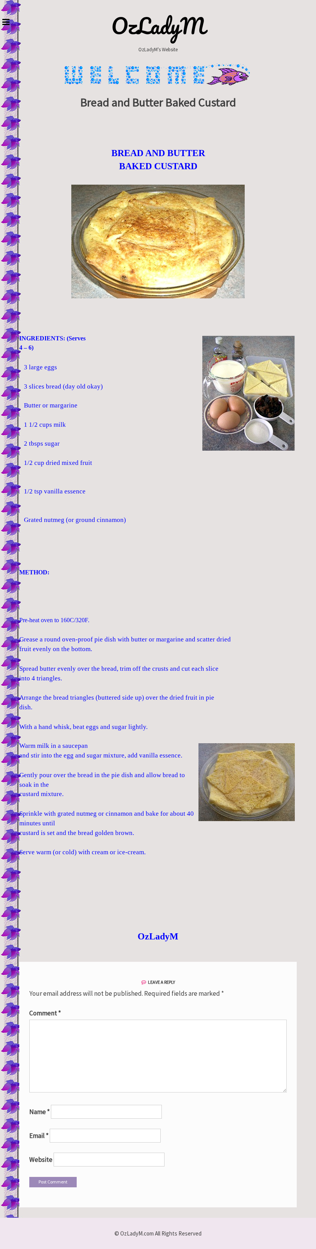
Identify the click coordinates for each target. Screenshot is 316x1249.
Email (39, 1135)
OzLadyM (158, 26)
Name (39, 1112)
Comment (45, 1013)
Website (40, 1159)
